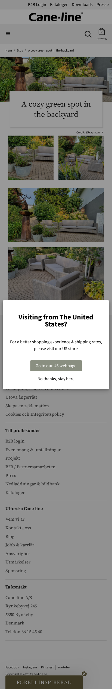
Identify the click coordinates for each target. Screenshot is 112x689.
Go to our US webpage (56, 366)
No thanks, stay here (56, 379)
